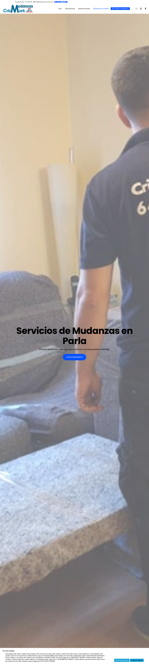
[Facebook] (144, 9)
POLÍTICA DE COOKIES (47, 661)
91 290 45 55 (28, 2)
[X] (139, 9)
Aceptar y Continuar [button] (137, 660)
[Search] (135, 9)
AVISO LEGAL (50, 657)
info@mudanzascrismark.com (44, 2)
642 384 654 (20, 2)
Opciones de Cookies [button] (121, 660)
